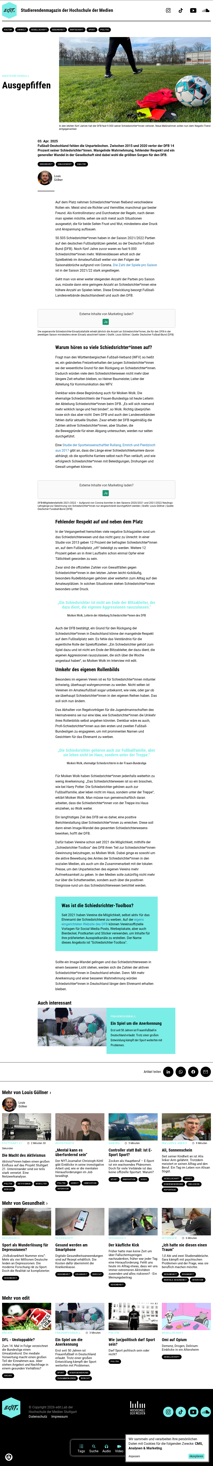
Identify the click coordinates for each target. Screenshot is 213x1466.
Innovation (90, 1183)
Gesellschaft (39, 30)
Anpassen (134, 1456)
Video (144, 1179)
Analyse (81, 164)
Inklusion (193, 1184)
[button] (7, 1127)
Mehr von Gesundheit (23, 1203)
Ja (106, 322)
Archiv (8, 1376)
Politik (104, 30)
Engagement (65, 164)
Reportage (170, 1190)
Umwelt (21, 30)
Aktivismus (24, 1184)
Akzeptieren (196, 1456)
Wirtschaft (76, 30)
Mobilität (41, 1184)
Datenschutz (38, 1417)
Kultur (8, 30)
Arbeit (74, 1183)
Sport (92, 30)
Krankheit (81, 1274)
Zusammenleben (66, 1378)
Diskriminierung (173, 1184)
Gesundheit (58, 30)
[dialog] (167, 1448)
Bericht (8, 1189)
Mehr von (25, 1092)
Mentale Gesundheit (175, 1280)
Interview (63, 1189)
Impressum (59, 1417)
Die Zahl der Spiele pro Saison (135, 265)
